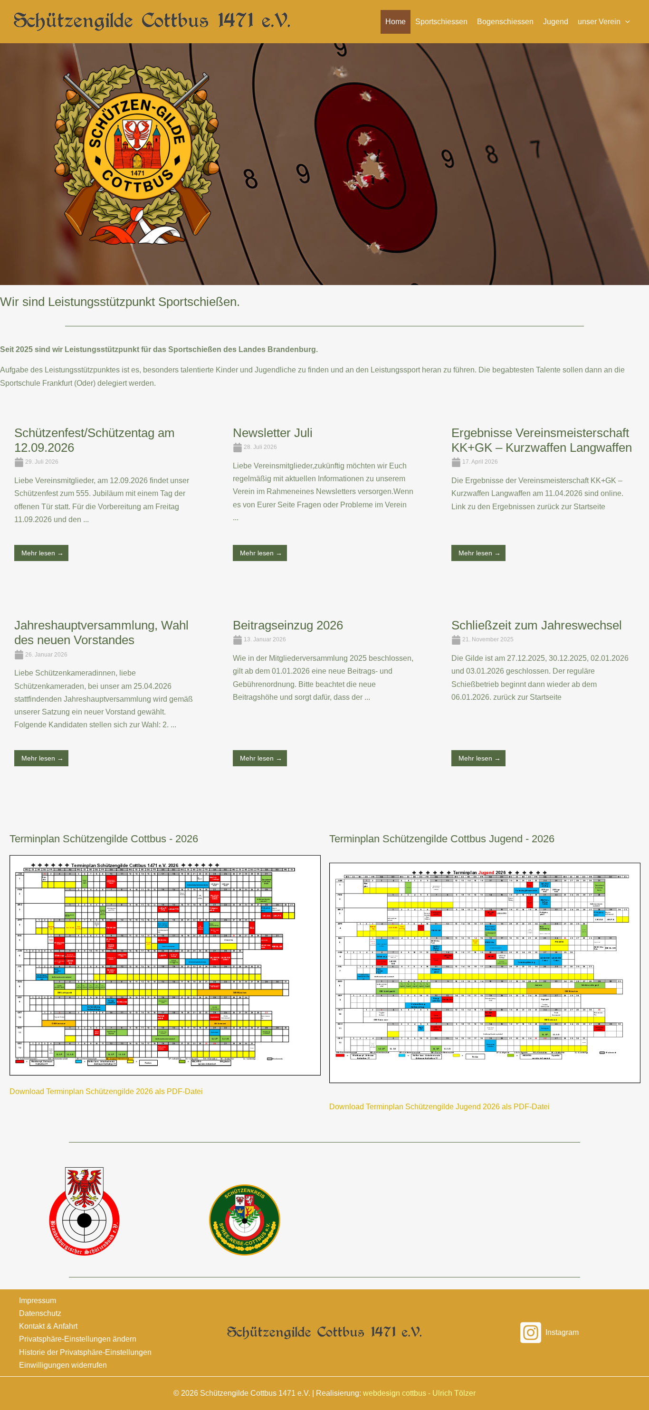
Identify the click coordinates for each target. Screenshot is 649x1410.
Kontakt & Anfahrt (48, 1326)
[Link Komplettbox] (104, 502)
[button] (604, 22)
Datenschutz (40, 1313)
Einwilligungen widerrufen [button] (63, 1365)
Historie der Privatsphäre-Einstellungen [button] (85, 1352)
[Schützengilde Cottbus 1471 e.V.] (152, 21)
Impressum (37, 1300)
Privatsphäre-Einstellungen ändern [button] (77, 1339)
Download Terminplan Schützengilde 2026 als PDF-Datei (106, 1091)
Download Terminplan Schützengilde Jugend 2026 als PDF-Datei (439, 1107)
